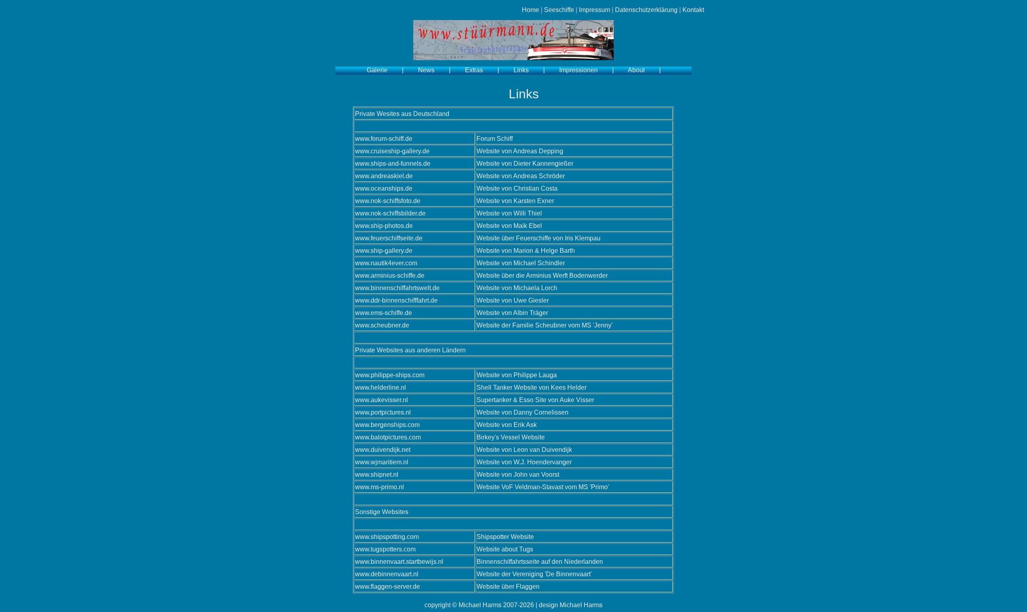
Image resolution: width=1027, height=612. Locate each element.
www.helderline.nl (380, 387)
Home (530, 9)
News (426, 70)
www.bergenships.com (387, 424)
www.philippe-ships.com (389, 375)
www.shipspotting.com (387, 536)
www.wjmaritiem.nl (381, 462)
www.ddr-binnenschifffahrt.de (396, 300)
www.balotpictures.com (388, 437)
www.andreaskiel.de (384, 176)
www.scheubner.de (382, 325)
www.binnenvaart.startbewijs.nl (399, 561)
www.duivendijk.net (382, 449)
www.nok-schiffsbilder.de (390, 213)
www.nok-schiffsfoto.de (387, 200)
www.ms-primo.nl (379, 487)
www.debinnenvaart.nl (386, 574)
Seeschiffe (559, 9)
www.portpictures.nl (383, 412)
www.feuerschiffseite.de (388, 238)
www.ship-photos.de (384, 225)
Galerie (377, 70)
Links (521, 70)
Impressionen (578, 70)
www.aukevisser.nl (381, 399)
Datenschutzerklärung (646, 9)
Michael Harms (480, 605)
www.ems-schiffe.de (383, 312)
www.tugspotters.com (385, 549)
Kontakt (693, 9)
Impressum (594, 9)
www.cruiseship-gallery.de (392, 151)
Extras (474, 70)
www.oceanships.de (383, 188)
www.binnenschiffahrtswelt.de (397, 288)
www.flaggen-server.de (387, 586)
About (636, 70)
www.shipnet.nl (376, 474)
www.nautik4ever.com (386, 263)
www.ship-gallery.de (383, 250)
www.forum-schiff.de (383, 138)
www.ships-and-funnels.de (392, 163)
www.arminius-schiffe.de (389, 275)
